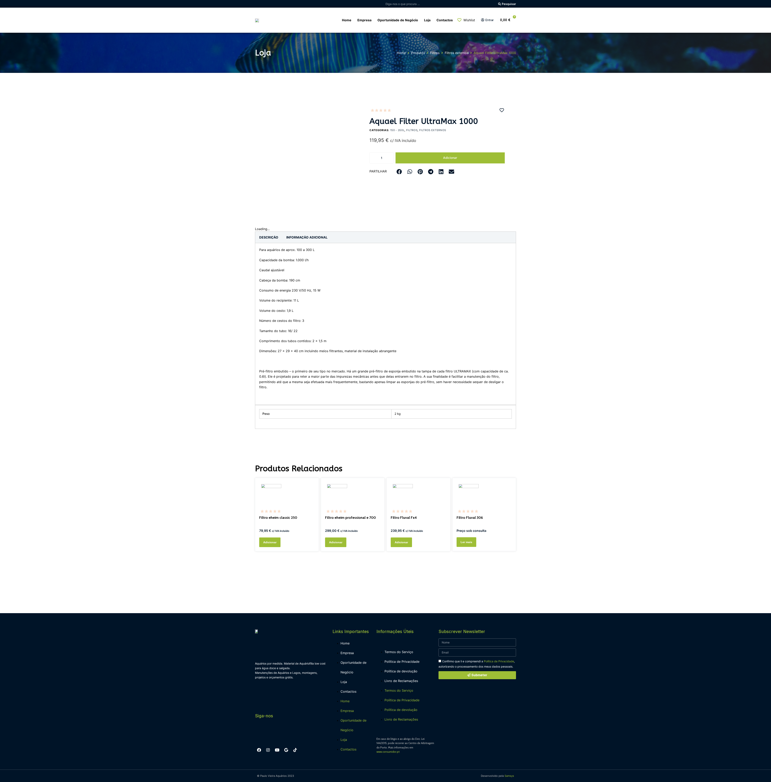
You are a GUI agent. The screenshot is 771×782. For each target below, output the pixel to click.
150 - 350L (397, 130)
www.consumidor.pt (388, 751)
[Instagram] (268, 750)
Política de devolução (400, 671)
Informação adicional (306, 237)
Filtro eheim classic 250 (278, 517)
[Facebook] (259, 750)
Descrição (268, 237)
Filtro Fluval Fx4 (404, 517)
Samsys (509, 775)
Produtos (418, 53)
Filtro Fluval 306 (470, 517)
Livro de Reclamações (401, 681)
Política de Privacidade (401, 662)
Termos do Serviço (398, 652)
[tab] (268, 237)
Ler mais (466, 542)
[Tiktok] (295, 750)
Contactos (348, 691)
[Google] (286, 750)
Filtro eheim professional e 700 (350, 517)
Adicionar (450, 158)
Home (401, 53)
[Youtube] (277, 750)
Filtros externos (456, 53)
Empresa (347, 653)
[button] (399, 171)
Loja (344, 682)
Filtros (435, 53)
